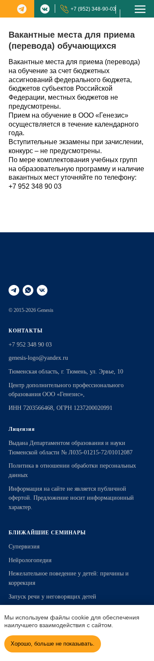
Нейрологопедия (30, 560)
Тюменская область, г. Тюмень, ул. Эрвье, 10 (66, 371)
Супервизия (24, 546)
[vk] (42, 290)
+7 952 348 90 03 (35, 186)
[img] (22, 9)
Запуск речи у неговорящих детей (52, 596)
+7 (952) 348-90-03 (93, 9)
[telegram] (14, 290)
